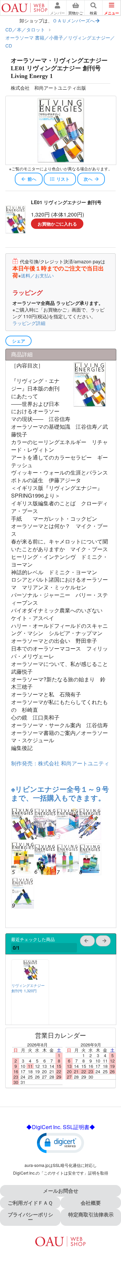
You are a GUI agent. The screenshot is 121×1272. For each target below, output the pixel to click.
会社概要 (91, 1202)
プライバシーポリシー (30, 1217)
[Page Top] (108, 1238)
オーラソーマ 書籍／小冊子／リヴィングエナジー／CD (60, 41)
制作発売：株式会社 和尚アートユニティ (60, 763)
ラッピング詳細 (28, 323)
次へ (88, 179)
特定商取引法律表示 (91, 1214)
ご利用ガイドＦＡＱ (30, 1202)
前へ (32, 179)
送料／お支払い (37, 275)
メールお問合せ (60, 1190)
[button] (60, 1142)
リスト (63, 179)
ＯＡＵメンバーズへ (73, 20)
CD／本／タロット (25, 29)
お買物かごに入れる (57, 224)
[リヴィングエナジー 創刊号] (30, 978)
